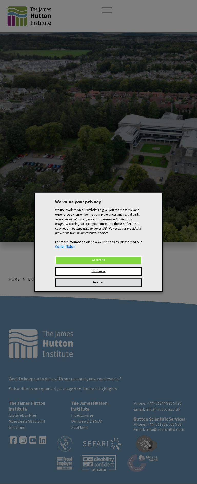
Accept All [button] (98, 260)
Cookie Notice (65, 246)
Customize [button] (99, 271)
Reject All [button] (98, 282)
